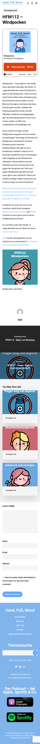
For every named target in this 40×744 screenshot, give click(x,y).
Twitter (33, 212)
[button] (36, 3)
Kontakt (20, 630)
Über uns (20, 621)
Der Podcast (20, 617)
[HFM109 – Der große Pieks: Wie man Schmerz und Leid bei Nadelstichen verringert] (20, 479)
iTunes (24, 188)
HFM (4, 238)
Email (5, 552)
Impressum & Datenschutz (20, 634)
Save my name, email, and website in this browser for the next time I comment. (19, 580)
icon (20, 319)
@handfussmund (9, 212)
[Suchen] (35, 652)
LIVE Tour (20, 625)
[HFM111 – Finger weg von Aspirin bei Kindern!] (20, 406)
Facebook (22, 212)
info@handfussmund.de (21, 678)
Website (5, 563)
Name (5, 541)
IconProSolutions (24, 738)
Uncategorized (10, 10)
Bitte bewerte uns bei (11, 188)
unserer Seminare (10, 232)
